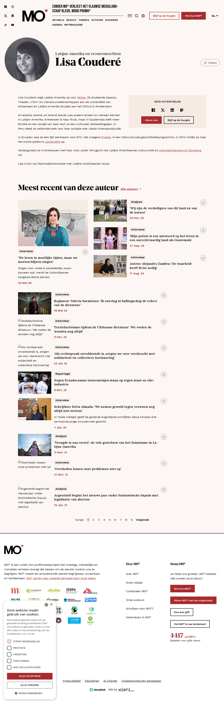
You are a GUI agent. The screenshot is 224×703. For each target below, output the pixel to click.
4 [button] (104, 519)
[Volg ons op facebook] (5, 6)
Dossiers (111, 20)
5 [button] (110, 519)
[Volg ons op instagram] (12, 6)
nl (214, 16)
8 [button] (126, 519)
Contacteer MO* (137, 591)
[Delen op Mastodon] (182, 110)
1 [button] (88, 519)
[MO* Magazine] (35, 15)
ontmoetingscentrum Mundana (180, 150)
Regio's (71, 20)
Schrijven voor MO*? (139, 608)
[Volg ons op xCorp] (5, 15)
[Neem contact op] (130, 16)
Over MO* (132, 574)
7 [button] (121, 519)
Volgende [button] (142, 519)
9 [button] (131, 519)
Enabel (106, 137)
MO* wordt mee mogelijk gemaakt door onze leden (61, 578)
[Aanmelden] (143, 16)
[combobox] (46, 605)
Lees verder (28, 634)
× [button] (51, 604)
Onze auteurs (135, 600)
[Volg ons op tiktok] (5, 24)
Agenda (57, 24)
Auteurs (97, 20)
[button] (29, 693)
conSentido (52, 141)
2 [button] (93, 519)
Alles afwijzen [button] (30, 685)
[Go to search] (136, 16)
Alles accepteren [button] (29, 676)
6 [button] (115, 519)
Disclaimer (92, 681)
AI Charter (110, 681)
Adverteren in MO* (138, 617)
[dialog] (30, 649)
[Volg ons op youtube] (12, 24)
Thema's (83, 20)
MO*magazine (73, 24)
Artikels (58, 20)
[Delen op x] (163, 110)
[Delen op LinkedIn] (172, 110)
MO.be (81, 97)
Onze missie (134, 582)
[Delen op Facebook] (153, 110)
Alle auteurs (129, 189)
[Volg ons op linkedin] (12, 15)
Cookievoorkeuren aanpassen (141, 681)
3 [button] (99, 519)
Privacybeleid (72, 681)
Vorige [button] (79, 519)
